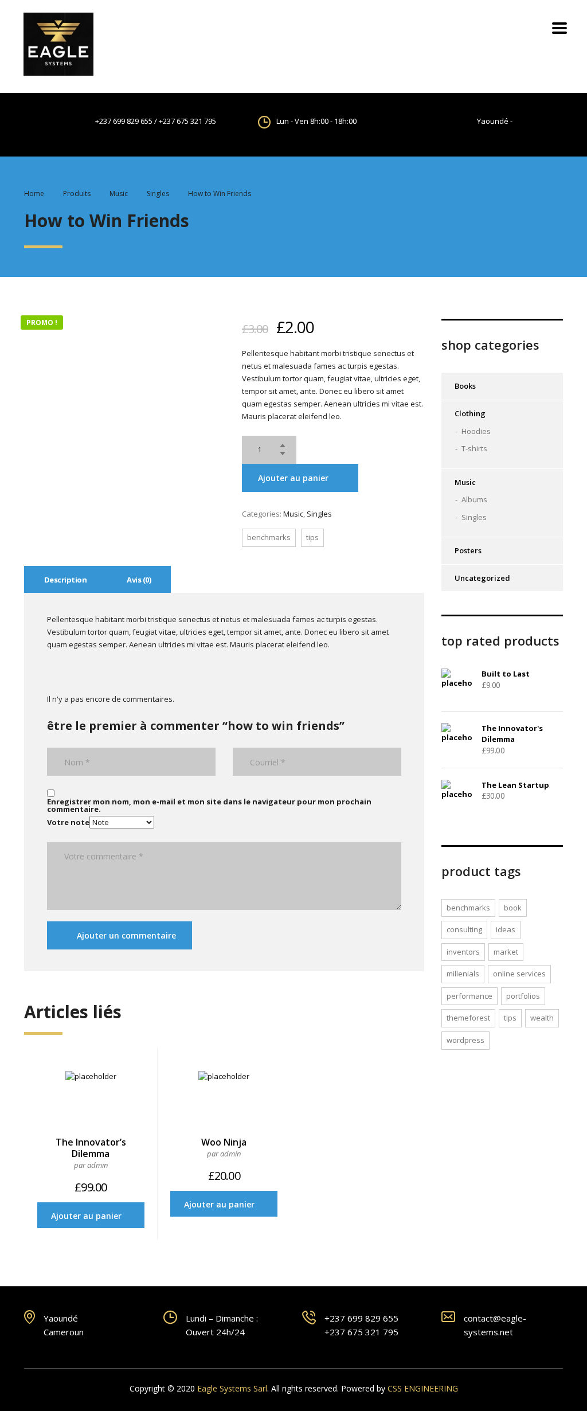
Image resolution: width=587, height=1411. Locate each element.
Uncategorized (482, 578)
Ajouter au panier (293, 477)
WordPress (465, 1040)
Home (34, 193)
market (506, 952)
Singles (319, 514)
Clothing (470, 413)
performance (469, 996)
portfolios (523, 996)
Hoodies (476, 431)
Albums (474, 499)
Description (65, 579)
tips (312, 537)
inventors (463, 952)
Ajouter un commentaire (126, 935)
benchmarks (269, 537)
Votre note (68, 822)
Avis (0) (139, 579)
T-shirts (474, 448)
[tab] (65, 579)
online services (519, 973)
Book (513, 907)
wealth (542, 1018)
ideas (505, 929)
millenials (463, 973)
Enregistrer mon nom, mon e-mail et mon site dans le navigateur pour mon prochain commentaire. (209, 805)
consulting (464, 929)
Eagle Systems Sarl (232, 1388)
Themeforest (468, 1018)
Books (465, 386)
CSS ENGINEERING (423, 1388)
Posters (468, 550)
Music (293, 514)
